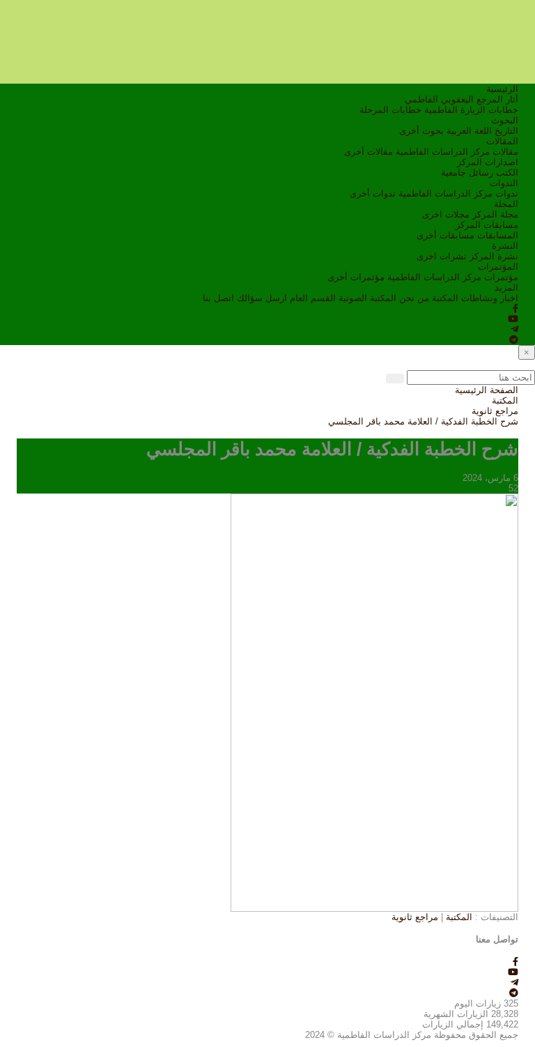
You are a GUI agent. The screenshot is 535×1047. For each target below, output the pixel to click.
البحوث (504, 120)
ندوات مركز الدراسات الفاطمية (458, 193)
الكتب (507, 172)
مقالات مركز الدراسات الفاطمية (457, 151)
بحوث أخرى (421, 130)
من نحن (414, 298)
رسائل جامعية (467, 172)
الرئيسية (502, 89)
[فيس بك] (515, 308)
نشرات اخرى (442, 256)
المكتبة (445, 298)
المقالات (502, 141)
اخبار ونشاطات (489, 298)
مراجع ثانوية (495, 411)
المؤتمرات (498, 266)
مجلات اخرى (446, 214)
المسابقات (497, 235)
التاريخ (506, 130)
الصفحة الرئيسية (486, 390)
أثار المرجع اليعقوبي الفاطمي (461, 99)
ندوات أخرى (373, 193)
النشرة (505, 245)
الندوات (504, 183)
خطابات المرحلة (390, 110)
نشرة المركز (494, 256)
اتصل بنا (218, 298)
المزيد (506, 287)
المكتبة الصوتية (367, 298)
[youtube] (513, 319)
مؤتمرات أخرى (356, 277)
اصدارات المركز (487, 162)
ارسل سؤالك (262, 298)
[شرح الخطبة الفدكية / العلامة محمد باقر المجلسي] (374, 701)
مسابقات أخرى (445, 235)
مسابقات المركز (487, 225)
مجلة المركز (495, 214)
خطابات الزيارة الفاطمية (471, 110)
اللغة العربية (469, 130)
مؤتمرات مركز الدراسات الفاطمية (452, 277)
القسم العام (313, 298)
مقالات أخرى (368, 151)
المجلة (506, 204)
